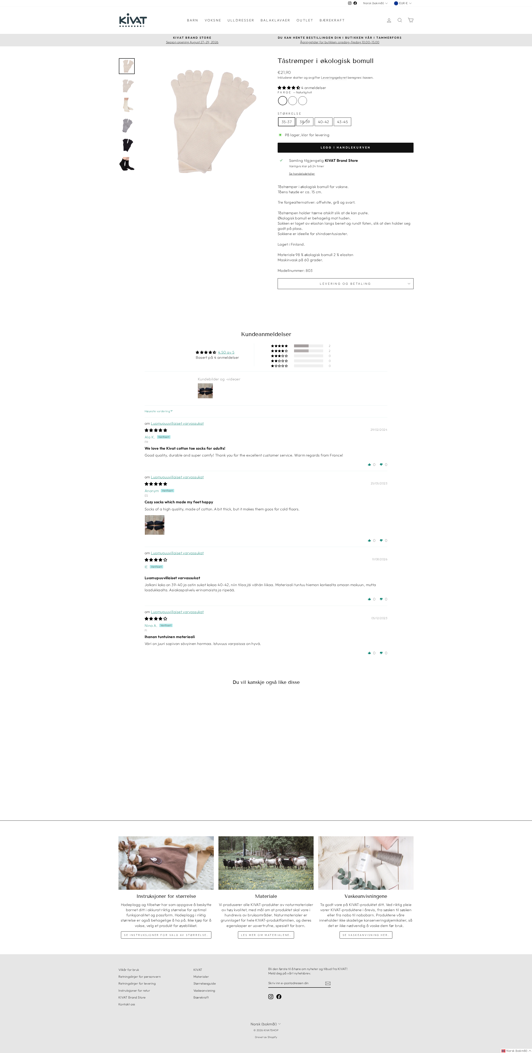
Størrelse (290, 113)
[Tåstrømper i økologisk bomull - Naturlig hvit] (148, 791)
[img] (156, 430)
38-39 (305, 121)
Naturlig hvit (282, 101)
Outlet (305, 20)
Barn (192, 20)
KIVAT (197, 970)
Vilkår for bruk (128, 970)
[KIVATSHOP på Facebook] (278, 996)
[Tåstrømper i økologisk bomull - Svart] (159, 791)
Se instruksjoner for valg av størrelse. (166, 935)
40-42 (323, 121)
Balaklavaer (275, 20)
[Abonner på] (328, 983)
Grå (292, 101)
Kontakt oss (126, 1004)
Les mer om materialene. (266, 935)
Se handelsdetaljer (302, 174)
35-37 (287, 121)
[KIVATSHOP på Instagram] (270, 996)
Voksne (213, 20)
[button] (289, 87)
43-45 (342, 121)
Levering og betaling (345, 284)
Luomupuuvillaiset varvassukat (177, 423)
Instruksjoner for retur (134, 990)
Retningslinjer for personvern (139, 977)
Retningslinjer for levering (137, 983)
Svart (302, 101)
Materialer (201, 977)
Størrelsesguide (204, 983)
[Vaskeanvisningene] (366, 863)
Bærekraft (332, 20)
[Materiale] (266, 863)
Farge (295, 92)
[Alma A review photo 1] (155, 525)
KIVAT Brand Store (132, 997)
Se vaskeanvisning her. (366, 935)
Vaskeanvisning (204, 990)
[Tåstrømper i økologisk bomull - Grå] (154, 791)
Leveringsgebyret (334, 77)
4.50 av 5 (226, 352)
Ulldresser (241, 20)
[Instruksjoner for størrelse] (166, 863)
